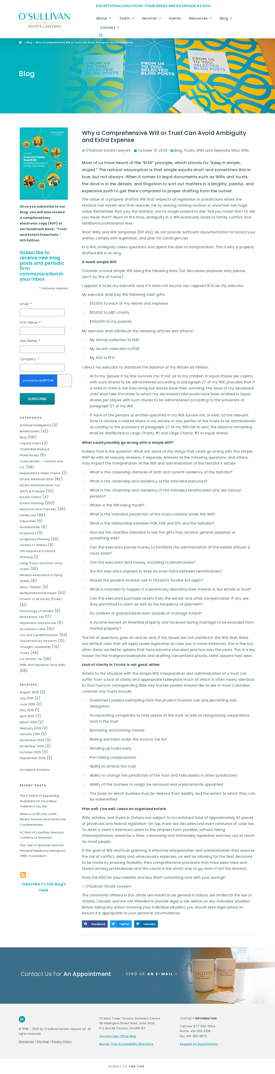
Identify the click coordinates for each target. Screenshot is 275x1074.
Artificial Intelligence (35, 425)
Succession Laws (33, 629)
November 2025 (32, 746)
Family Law (28, 515)
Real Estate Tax (32, 617)
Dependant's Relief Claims (40, 473)
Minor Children (30, 587)
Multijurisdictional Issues (38, 593)
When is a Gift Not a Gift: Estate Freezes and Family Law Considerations (43, 819)
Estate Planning (32, 503)
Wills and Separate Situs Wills (42, 665)
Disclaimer (26, 1042)
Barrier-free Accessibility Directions (126, 1044)
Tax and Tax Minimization (39, 635)
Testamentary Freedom (38, 641)
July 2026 (27, 698)
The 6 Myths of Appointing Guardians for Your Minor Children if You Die (39, 801)
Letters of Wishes (33, 545)
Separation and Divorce (38, 623)
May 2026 (27, 710)
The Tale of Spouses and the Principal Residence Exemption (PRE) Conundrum (43, 850)
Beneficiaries (30, 431)
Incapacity (28, 533)
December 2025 (32, 740)
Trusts (24, 653)
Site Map (43, 1042)
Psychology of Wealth (37, 611)
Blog (224, 18)
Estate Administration (37, 479)
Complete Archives (35, 770)
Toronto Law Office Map (117, 1036)
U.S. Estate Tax (31, 659)
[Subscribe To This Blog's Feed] (23, 875)
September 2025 (33, 758)
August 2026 (29, 692)
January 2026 (30, 734)
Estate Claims (30, 497)
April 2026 (27, 716)
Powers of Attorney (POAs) (41, 599)
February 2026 (30, 728)
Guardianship (30, 527)
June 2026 (27, 704)
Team (124, 18)
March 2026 (28, 722)
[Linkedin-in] (22, 1019)
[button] (101, 35)
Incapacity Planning (35, 539)
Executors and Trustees (38, 509)
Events (175, 18)
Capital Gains (30, 443)
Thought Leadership (35, 647)
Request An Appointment (199, 1044)
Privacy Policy (61, 1042)
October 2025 (30, 752)
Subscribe (37, 398)
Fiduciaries (28, 521)
